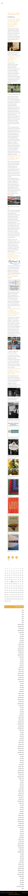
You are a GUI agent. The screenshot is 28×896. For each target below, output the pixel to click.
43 (18, 577)
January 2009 (21, 866)
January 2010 (21, 841)
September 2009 (21, 851)
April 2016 (22, 689)
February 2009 (21, 864)
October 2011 (21, 799)
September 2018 (21, 630)
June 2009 (22, 855)
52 (18, 579)
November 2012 (21, 772)
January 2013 (21, 768)
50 (14, 579)
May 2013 (22, 760)
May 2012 (22, 784)
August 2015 (21, 705)
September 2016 (21, 679)
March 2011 (21, 813)
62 (20, 581)
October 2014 (21, 725)
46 (5, 579)
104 (14, 592)
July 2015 (22, 707)
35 (20, 575)
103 (12, 592)
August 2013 (21, 754)
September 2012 (21, 776)
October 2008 (21, 872)
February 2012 (21, 790)
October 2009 (21, 847)
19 (5, 573)
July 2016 (22, 683)
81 (22, 586)
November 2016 (21, 675)
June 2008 (22, 880)
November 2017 (21, 650)
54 (22, 579)
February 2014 (21, 742)
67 (12, 584)
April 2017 (22, 665)
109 (5, 594)
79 (18, 586)
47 (7, 579)
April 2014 (22, 738)
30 (9, 575)
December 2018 (21, 624)
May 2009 (22, 857)
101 (7, 592)
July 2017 (22, 658)
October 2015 (21, 701)
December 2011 (21, 794)
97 (18, 590)
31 (11, 575)
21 (9, 573)
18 (22, 571)
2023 (23, 614)
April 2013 (22, 762)
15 (16, 571)
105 (16, 592)
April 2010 (22, 835)
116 (20, 594)
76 (12, 586)
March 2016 (21, 691)
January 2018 (21, 646)
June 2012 (22, 782)
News (18, 13)
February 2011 (21, 815)
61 (18, 581)
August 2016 (21, 681)
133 (18, 599)
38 (7, 577)
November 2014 (21, 723)
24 (16, 573)
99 (22, 590)
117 (22, 594)
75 (9, 586)
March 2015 (21, 715)
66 (9, 584)
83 (7, 588)
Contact (15, 892)
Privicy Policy (24, 892)
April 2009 (22, 859)
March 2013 (21, 764)
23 (14, 573)
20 (7, 573)
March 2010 (21, 837)
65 (7, 584)
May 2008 (22, 882)
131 (14, 599)
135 (22, 599)
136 (5, 601)
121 (12, 597)
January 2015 (21, 719)
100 (5, 592)
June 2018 (22, 636)
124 (18, 597)
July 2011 (22, 805)
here (11, 40)
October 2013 (21, 750)
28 (5, 575)
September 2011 (21, 801)
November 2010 (21, 821)
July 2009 (22, 853)
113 (14, 594)
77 (14, 586)
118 (5, 597)
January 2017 (21, 671)
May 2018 (22, 638)
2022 (23, 616)
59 (14, 581)
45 (22, 577)
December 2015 (21, 697)
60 (16, 581)
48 (9, 579)
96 (16, 590)
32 (14, 575)
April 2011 (22, 811)
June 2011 (22, 807)
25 (18, 573)
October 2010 (21, 823)
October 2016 (21, 677)
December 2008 (21, 868)
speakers (9, 299)
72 (22, 584)
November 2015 (21, 699)
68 (14, 584)
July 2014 (22, 732)
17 (20, 571)
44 (20, 577)
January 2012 (21, 792)
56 (7, 581)
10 (5, 571)
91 (5, 590)
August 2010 (21, 827)
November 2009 (21, 845)
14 (14, 571)
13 (11, 571)
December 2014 (21, 721)
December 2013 (21, 746)
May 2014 (22, 736)
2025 (23, 610)
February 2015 (21, 717)
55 (5, 581)
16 (18, 571)
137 (7, 601)
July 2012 (22, 780)
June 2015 (22, 709)
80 (20, 586)
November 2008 (21, 870)
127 (5, 599)
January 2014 (21, 744)
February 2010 (21, 839)
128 (7, 599)
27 (22, 573)
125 (20, 597)
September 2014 (21, 727)
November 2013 (21, 748)
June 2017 (22, 660)
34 (18, 575)
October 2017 (21, 652)
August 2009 (21, 849)
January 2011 (21, 817)
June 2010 (22, 831)
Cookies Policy (11, 894)
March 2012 (21, 788)
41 (14, 577)
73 (5, 586)
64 (5, 584)
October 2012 (21, 774)
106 (18, 592)
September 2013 (21, 752)
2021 (23, 618)
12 (9, 571)
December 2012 (21, 770)
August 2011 (21, 803)
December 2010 (21, 819)
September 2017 (21, 654)
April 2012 (22, 786)
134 (20, 599)
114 (16, 594)
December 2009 (21, 843)
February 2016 (21, 693)
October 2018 (21, 628)
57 (9, 581)
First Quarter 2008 (20, 886)
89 (20, 588)
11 (7, 571)
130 (12, 599)
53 (20, 579)
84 (9, 588)
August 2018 (21, 632)
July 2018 (22, 634)
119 (7, 597)
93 (9, 590)
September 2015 (21, 703)
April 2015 (22, 713)
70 (18, 584)
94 (12, 590)
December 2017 (21, 648)
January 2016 (21, 695)
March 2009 (21, 862)
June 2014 (22, 734)
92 (7, 590)
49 (12, 579)
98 (20, 590)
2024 (23, 612)
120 (10, 597)
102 (10, 592)
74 (7, 586)
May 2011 (22, 809)
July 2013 (22, 756)
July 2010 (22, 829)
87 (16, 588)
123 (16, 597)
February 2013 (21, 766)
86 (14, 588)
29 (7, 575)
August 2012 (21, 778)
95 (14, 590)
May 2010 (22, 833)
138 (10, 601)
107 (20, 592)
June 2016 (22, 685)
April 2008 (22, 884)
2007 (23, 888)
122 (14, 597)
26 (20, 573)
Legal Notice (17, 894)
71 (20, 584)
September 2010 (21, 825)
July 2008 (22, 878)
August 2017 (21, 656)
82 (5, 588)
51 (16, 579)
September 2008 (21, 874)
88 (18, 588)
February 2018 (21, 644)
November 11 (21, 797)
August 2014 (21, 730)
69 (16, 584)
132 (16, 599)
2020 (23, 620)
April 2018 (22, 640)
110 (7, 594)
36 (22, 575)
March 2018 (21, 642)
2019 (23, 622)
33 (16, 575)
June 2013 (22, 758)
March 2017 (21, 667)
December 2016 (21, 673)
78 (16, 586)
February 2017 (21, 669)
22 (12, 573)
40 (12, 577)
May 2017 (22, 662)
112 (12, 594)
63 (22, 581)
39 (9, 577)
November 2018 (21, 626)
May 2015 (22, 711)
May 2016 (22, 687)
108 (22, 592)
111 (9, 594)
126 (22, 597)
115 (18, 594)
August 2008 (21, 876)
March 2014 (21, 740)
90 (22, 588)
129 (10, 599)
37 (5, 577)
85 (12, 588)
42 (16, 577)
